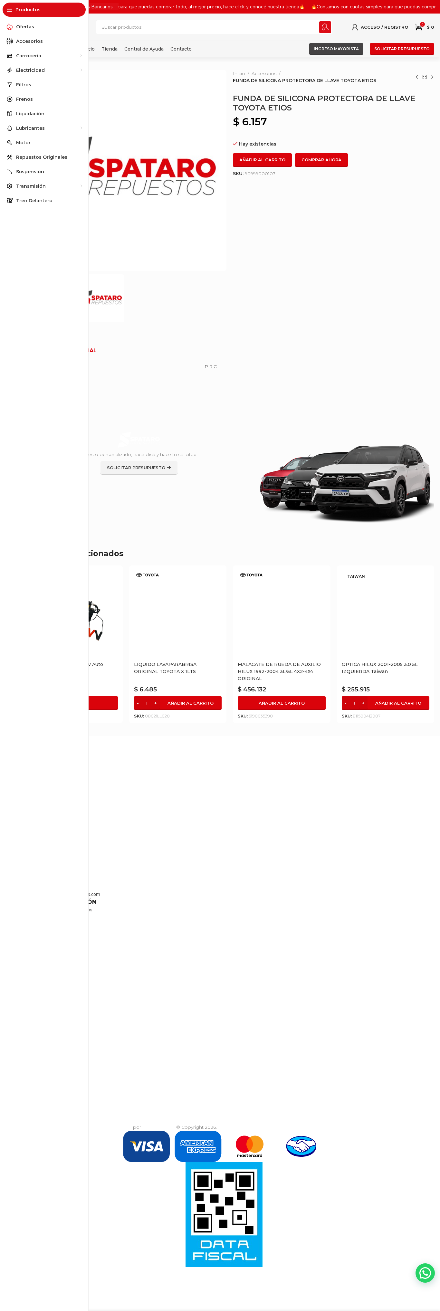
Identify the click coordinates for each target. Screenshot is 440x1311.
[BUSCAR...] (325, 27)
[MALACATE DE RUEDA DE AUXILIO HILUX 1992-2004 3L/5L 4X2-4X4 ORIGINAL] (282, 614)
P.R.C (211, 366)
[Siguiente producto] (432, 77)
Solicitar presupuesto (402, 48)
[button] (178, 703)
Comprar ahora (321, 159)
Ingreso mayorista (336, 48)
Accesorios (264, 73)
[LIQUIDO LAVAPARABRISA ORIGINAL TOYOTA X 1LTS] (178, 614)
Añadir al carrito (262, 159)
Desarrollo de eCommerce (101, 1127)
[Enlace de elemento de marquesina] (162, 6)
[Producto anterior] (417, 77)
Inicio (239, 73)
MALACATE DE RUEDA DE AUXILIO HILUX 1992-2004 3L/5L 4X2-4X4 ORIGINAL (279, 671)
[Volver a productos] (424, 77)
